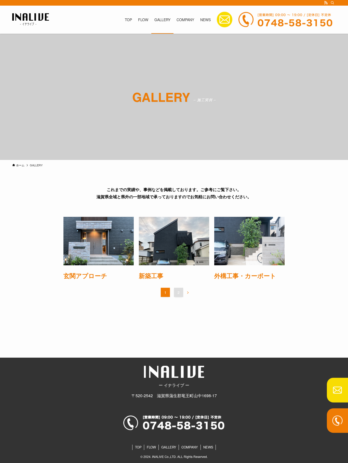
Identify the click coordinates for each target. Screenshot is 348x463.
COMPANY (189, 447)
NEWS (208, 447)
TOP (138, 447)
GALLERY (168, 447)
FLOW (151, 447)
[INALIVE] (30, 19)
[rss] (326, 3)
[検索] (332, 3)
